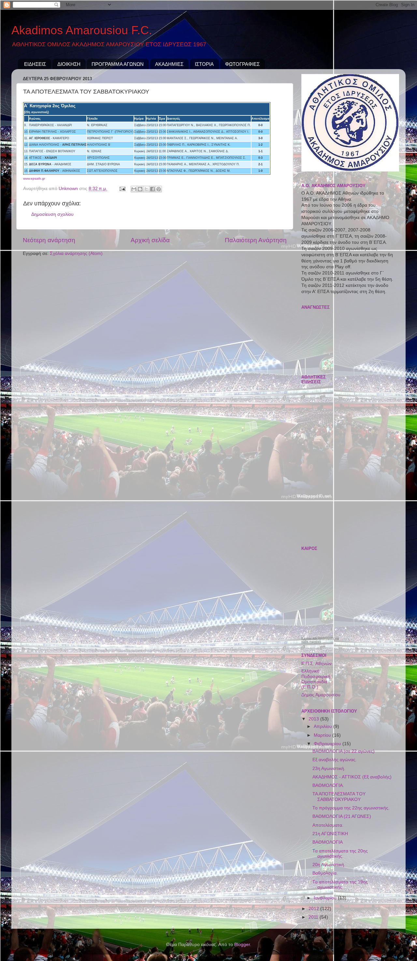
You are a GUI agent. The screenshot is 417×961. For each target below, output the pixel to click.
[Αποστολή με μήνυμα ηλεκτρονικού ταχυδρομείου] (134, 189)
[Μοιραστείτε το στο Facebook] (152, 189)
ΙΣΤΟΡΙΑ (204, 64)
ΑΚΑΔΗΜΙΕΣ (169, 64)
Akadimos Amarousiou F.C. (81, 30)
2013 (314, 719)
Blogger (242, 944)
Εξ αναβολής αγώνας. (334, 759)
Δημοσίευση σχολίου (52, 214)
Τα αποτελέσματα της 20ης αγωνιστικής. (340, 854)
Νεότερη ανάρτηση (49, 240)
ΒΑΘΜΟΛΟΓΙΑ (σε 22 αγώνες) (343, 751)
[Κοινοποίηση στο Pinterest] (158, 189)
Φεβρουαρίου (328, 743)
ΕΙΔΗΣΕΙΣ (35, 64)
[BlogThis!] (140, 189)
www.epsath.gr (34, 178)
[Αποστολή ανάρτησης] (122, 188)
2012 (314, 908)
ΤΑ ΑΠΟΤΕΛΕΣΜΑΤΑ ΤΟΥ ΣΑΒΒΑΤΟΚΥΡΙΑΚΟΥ (339, 796)
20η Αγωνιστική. (328, 864)
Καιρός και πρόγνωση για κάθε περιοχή (320, 640)
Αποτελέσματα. (327, 825)
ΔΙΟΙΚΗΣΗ (68, 64)
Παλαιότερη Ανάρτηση (256, 240)
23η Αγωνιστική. (328, 768)
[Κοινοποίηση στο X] (146, 189)
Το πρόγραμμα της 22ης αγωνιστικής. (351, 808)
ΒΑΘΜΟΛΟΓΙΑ (327, 842)
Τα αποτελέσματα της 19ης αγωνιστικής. (340, 885)
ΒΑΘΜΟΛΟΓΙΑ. (328, 785)
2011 (314, 917)
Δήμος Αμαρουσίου (320, 694)
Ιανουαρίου (326, 897)
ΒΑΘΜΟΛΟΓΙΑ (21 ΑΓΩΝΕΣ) (341, 816)
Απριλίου (323, 726)
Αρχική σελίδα (150, 240)
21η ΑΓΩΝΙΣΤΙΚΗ (330, 833)
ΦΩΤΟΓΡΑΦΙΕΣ (242, 64)
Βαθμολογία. (325, 873)
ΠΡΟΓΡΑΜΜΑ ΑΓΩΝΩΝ (118, 64)
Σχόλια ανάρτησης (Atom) (76, 253)
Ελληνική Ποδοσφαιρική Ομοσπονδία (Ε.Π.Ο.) (315, 679)
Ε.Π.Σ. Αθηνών (316, 663)
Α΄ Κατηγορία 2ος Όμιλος (50, 105)
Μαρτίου (323, 735)
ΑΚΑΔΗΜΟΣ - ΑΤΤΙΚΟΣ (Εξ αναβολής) (352, 777)
